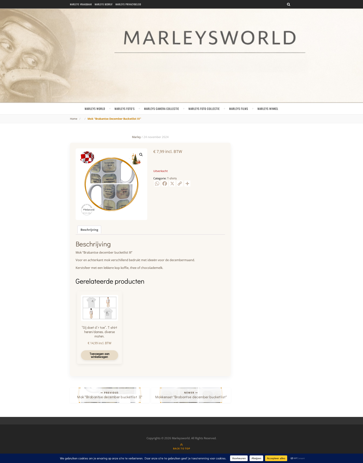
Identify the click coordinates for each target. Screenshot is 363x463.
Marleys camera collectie (161, 108)
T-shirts (172, 178)
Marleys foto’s (125, 108)
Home (73, 118)
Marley (136, 137)
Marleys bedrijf (104, 4)
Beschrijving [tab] (89, 230)
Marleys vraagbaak (81, 4)
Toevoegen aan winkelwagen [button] (99, 355)
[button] (141, 154)
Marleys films (238, 108)
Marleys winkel (268, 108)
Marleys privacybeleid (128, 4)
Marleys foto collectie (204, 108)
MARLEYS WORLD (95, 108)
